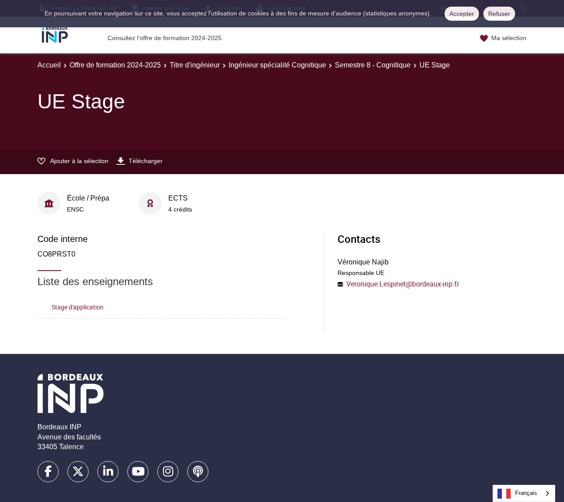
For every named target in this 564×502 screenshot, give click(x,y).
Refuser (499, 13)
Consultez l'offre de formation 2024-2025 (165, 37)
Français (526, 493)
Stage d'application (78, 307)
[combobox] (524, 493)
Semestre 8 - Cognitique (373, 65)
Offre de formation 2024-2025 (115, 65)
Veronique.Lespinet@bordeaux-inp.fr (402, 284)
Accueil (49, 65)
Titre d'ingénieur (195, 65)
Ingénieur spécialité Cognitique (277, 65)
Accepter (461, 13)
